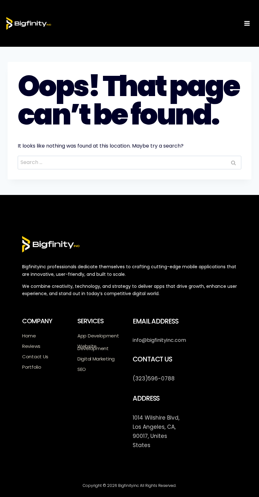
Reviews (31, 346)
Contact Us (35, 356)
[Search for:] (129, 162)
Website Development (93, 347)
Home (29, 335)
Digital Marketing (96, 358)
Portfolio (31, 367)
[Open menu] (247, 23)
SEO (81, 369)
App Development (98, 335)
